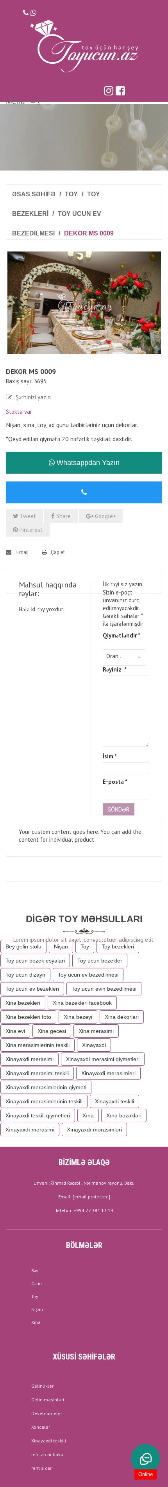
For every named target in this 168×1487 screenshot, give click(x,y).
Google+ (104, 516)
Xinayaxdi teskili (114, 1101)
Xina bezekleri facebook (82, 1003)
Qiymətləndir (121, 635)
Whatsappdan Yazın (87, 463)
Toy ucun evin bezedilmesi (103, 989)
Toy (71, 194)
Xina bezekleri (22, 1003)
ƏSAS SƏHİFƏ (33, 194)
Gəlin (36, 1283)
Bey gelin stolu (23, 946)
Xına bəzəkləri (123, 1115)
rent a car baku (47, 1454)
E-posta (115, 781)
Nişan (61, 946)
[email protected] (91, 1197)
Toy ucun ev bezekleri (32, 989)
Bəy (34, 1270)
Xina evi (15, 1031)
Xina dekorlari (122, 1017)
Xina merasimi (96, 1031)
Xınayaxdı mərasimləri (94, 1129)
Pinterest (30, 529)
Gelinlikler (42, 1386)
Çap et (58, 552)
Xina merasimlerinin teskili (37, 1045)
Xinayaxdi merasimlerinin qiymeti (45, 1087)
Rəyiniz (115, 669)
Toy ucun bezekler (99, 960)
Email (22, 552)
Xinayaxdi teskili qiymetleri (37, 1115)
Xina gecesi (52, 1031)
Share (63, 516)
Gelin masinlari (47, 1400)
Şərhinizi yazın (33, 397)
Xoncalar (40, 1427)
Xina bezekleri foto (28, 1017)
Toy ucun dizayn (25, 975)
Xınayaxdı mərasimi (29, 1129)
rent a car (41, 1468)
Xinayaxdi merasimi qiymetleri (102, 1059)
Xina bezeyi (78, 1017)
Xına (88, 1115)
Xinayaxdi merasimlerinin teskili (43, 1101)
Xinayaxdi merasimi (29, 1059)
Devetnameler (46, 1413)
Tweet (27, 516)
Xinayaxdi (94, 1045)
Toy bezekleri (118, 946)
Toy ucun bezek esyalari (35, 960)
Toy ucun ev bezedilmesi (88, 975)
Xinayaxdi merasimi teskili (37, 1073)
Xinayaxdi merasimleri (108, 1073)
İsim (110, 756)
